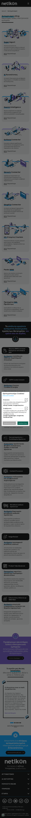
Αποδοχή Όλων (23, 423)
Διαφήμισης (7, 408)
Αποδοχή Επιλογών (9, 423)
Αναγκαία (6, 400)
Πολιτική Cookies (8, 396)
